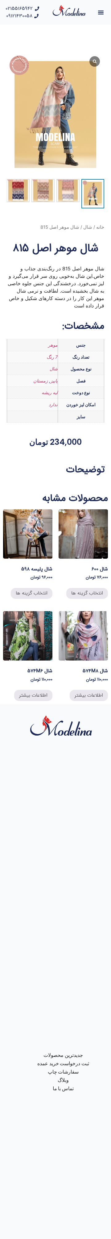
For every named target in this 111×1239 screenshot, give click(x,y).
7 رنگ (52, 357)
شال (87, 227)
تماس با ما (63, 1088)
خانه (100, 227)
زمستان (40, 380)
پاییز (54, 380)
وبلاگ (63, 1080)
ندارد (53, 404)
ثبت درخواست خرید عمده (63, 1063)
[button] (100, 12)
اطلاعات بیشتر (89, 695)
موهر (53, 345)
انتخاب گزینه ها (87, 593)
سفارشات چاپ (63, 1071)
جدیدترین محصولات (63, 1055)
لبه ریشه (50, 392)
